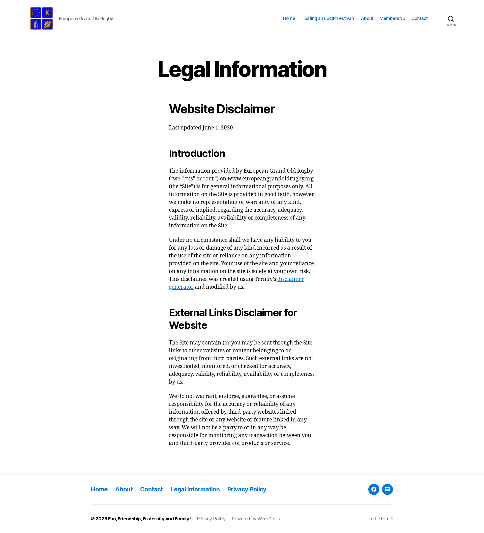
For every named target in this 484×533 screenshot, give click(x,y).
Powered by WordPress (256, 518)
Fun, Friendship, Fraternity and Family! (149, 518)
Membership (392, 18)
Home (289, 18)
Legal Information (195, 489)
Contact (419, 18)
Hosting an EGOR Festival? (328, 18)
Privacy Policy (246, 489)
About (367, 18)
